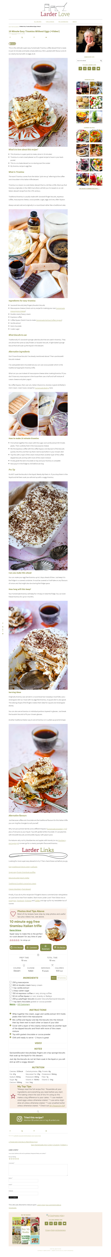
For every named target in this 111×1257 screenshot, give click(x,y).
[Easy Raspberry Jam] (96, 179)
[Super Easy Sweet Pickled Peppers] (96, 136)
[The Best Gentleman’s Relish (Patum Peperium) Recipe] (96, 88)
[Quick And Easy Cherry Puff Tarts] (82, 150)
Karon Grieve (15, 930)
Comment (33, 947)
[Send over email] (46, 37)
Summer (36, 1135)
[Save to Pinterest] (34, 37)
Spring (33, 1135)
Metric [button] (12, 1004)
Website (11, 1191)
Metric (54, 978)
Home (10, 26)
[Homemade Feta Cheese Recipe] (96, 102)
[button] (11, 940)
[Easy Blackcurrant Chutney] (82, 179)
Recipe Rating (12, 1157)
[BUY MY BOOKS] (26, 1230)
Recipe (13, 44)
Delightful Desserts (15, 26)
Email (10, 1184)
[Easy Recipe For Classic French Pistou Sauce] (96, 117)
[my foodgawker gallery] (55, 1215)
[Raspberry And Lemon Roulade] (82, 136)
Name (11, 1178)
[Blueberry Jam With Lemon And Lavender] (82, 165)
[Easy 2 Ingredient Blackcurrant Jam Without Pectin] (82, 88)
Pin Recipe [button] (61, 947)
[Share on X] (22, 37)
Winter (39, 1135)
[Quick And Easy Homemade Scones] (82, 102)
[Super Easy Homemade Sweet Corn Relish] (82, 117)
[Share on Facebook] (10, 37)
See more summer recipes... (89, 188)
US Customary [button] (23, 1004)
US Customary (61, 978)
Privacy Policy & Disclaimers (55, 1230)
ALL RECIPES (16, 1135)
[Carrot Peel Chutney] (96, 150)
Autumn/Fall (21, 1135)
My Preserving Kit (57, 1106)
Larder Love (55, 9)
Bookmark (46, 949)
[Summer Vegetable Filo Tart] (96, 165)
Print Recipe (18, 947)
